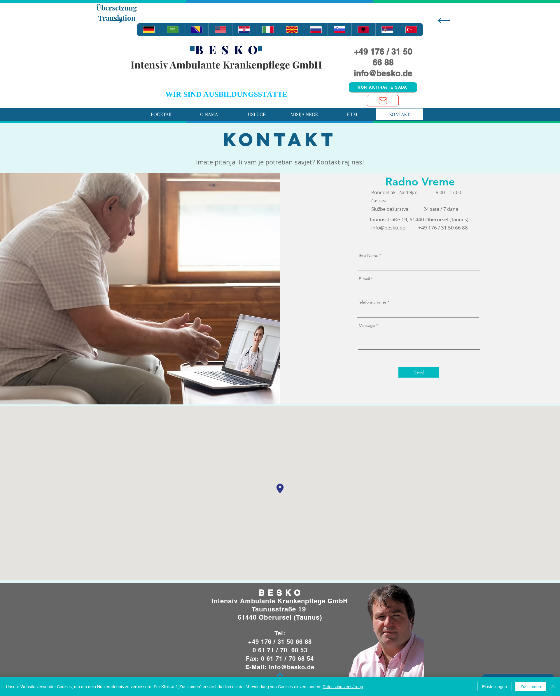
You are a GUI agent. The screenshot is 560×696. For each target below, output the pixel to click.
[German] (149, 29)
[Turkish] (411, 29)
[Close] (553, 686)
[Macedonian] (292, 29)
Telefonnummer (373, 302)
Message (367, 325)
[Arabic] (173, 29)
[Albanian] (363, 29)
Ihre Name (368, 255)
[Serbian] (387, 29)
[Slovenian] (339, 29)
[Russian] (316, 29)
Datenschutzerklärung (343, 686)
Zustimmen (530, 686)
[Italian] (268, 29)
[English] (220, 29)
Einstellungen (494, 686)
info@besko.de (383, 73)
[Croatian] (244, 29)
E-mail (364, 279)
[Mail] (383, 100)
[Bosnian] (197, 29)
